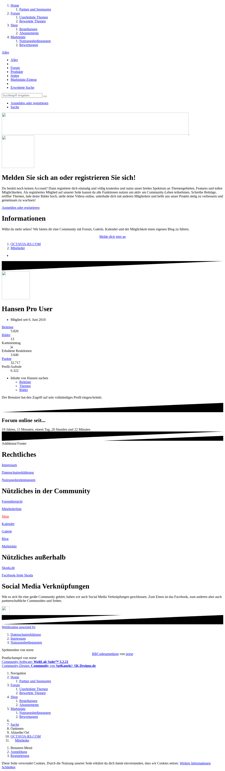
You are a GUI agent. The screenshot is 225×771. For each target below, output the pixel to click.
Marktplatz (9, 546)
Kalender (8, 524)
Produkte (17, 72)
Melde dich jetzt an (112, 236)
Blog (5, 539)
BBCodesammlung (105, 654)
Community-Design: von (49, 666)
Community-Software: (35, 662)
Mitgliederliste (12, 509)
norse (129, 654)
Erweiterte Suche (22, 87)
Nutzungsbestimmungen (18, 480)
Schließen (8, 767)
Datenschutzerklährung (18, 472)
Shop (5, 516)
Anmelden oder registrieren (29, 103)
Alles (14, 60)
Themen (25, 386)
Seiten (15, 76)
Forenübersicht (12, 501)
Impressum (9, 465)
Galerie (7, 531)
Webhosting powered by (19, 627)
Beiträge (7, 327)
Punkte (6, 359)
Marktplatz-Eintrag (24, 79)
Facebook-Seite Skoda (17, 575)
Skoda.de (8, 568)
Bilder (6, 335)
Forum (15, 68)
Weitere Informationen (195, 763)
